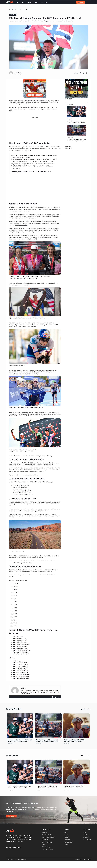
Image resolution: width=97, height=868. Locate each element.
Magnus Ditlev (30, 412)
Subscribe (80, 2)
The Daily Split (87, 839)
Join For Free (87, 2)
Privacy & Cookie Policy (81, 859)
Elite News (29, 10)
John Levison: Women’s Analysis (22, 491)
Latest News (12, 755)
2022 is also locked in (21, 225)
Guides (66, 844)
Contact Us (45, 839)
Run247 (85, 835)
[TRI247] (9, 2)
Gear (17, 2)
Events (29, 2)
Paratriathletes (69, 842)
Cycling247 (86, 837)
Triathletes (67, 839)
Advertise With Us (47, 835)
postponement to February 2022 (23, 207)
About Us (44, 832)
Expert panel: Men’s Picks (20, 487)
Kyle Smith (50, 412)
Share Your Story (47, 842)
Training (36, 2)
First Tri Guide (44, 2)
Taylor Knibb (41, 237)
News (23, 2)
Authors (44, 844)
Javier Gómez (51, 414)
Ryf (22, 235)
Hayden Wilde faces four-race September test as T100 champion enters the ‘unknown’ (76, 122)
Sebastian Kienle (21, 674)
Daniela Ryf (36, 276)
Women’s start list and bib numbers (23, 495)
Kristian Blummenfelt (48, 228)
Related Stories (13, 709)
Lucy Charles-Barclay (42, 102)
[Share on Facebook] (80, 73)
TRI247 (11, 10)
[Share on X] (83, 73)
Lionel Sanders (49, 214)
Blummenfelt (12, 374)
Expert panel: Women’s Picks (21, 485)
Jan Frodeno (20, 665)
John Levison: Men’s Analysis (21, 489)
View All (83, 709)
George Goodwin (21, 412)
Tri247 (85, 832)
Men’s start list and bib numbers (22, 493)
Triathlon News (19, 10)
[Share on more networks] (86, 73)
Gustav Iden (30, 102)
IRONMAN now (23, 172)
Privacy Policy (46, 847)
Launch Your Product (48, 837)
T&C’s (89, 859)
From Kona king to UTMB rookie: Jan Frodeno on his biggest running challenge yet (76, 141)
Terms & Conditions (47, 849)
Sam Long (20, 218)
